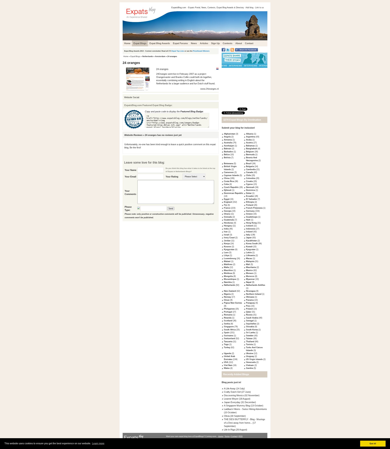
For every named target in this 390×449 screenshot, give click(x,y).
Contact (234, 436)
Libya (226, 255)
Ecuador (250, 196)
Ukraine (249, 353)
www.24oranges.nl (209, 88)
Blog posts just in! (231, 382)
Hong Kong (251, 223)
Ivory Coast (229, 237)
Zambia (249, 368)
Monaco (250, 273)
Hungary (228, 226)
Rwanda (227, 318)
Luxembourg (230, 258)
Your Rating (172, 176)
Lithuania (250, 255)
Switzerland (229, 338)
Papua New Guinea (233, 303)
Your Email (130, 176)
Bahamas (250, 146)
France (227, 208)
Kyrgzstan (250, 249)
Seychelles (251, 324)
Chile (248, 175)
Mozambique (230, 279)
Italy (248, 235)
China (226, 178)
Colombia (250, 178)
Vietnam (250, 365)
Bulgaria (250, 166)
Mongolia (228, 276)
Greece (249, 214)
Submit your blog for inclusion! (238, 127)
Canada (249, 172)
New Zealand (230, 291)
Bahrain (227, 148)
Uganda (227, 353)
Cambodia (251, 169)
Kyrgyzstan (229, 249)
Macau (249, 258)
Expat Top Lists (178, 51)
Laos (226, 252)
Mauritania (251, 267)
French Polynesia (254, 208)
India (226, 229)
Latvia (249, 252)
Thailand (250, 341)
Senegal (250, 321)
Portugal (228, 312)
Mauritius (228, 270)
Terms (227, 436)
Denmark (250, 187)
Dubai (249, 193)
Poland (249, 309)
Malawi (227, 261)
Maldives (228, 264)
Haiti (248, 220)
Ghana (227, 214)
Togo (226, 344)
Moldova (228, 273)
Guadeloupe (251, 217)
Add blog (249, 7)
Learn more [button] (98, 443)
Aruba (249, 140)
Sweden (250, 335)
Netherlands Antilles (255, 285)
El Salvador (251, 199)
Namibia (228, 282)
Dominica (250, 190)
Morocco (250, 276)
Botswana (228, 163)
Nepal (248, 282)
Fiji (225, 205)
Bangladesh (251, 148)
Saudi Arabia (252, 318)
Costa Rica (229, 181)
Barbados (228, 151)
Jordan (227, 240)
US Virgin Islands (254, 359)
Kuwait (249, 246)
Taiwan (249, 338)
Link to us (259, 7)
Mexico (249, 270)
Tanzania (228, 341)
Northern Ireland (253, 294)
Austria (249, 143)
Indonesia (250, 229)
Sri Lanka (250, 332)
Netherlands (147, 56)
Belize (227, 154)
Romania (228, 315)
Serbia (227, 324)
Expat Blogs (135, 56)
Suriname (228, 335)
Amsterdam (160, 56)
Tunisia (249, 344)
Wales (227, 368)
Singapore (229, 326)
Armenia (228, 140)
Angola (227, 137)
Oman (227, 300)
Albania (249, 134)
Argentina (250, 137)
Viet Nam (228, 365)
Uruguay (250, 356)
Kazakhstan (251, 240)
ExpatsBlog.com (178, 7)
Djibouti (227, 190)
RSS (241, 436)
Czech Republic (231, 187)
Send (170, 208)
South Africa (230, 329)
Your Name (130, 170)
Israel (226, 235)
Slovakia (250, 326)
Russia (249, 315)
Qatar (248, 312)
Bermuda (250, 154)
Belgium (250, 151)
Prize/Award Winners (201, 51)
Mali (248, 264)
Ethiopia (250, 202)
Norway (227, 297)
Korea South (252, 243)
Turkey (227, 347)
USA (226, 362)
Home (125, 56)
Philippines (229, 309)
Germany (250, 211)
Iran (226, 232)
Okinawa (250, 297)
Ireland (249, 232)
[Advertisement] (244, 88)
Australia (228, 143)
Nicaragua (250, 291)
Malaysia (250, 261)
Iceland (249, 226)
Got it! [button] (373, 443)
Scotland (228, 321)
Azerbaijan (229, 146)
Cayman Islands (231, 175)
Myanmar (250, 279)
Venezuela (251, 362)
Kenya (227, 243)
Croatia (249, 181)
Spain (226, 332)
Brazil (249, 163)
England (228, 202)
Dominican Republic (233, 193)
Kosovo (227, 246)
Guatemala (229, 220)
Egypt (226, 199)
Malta (226, 267)
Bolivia (227, 157)
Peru (248, 306)
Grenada (228, 217)
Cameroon (229, 172)
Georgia (227, 211)
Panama (250, 300)
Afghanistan (229, 134)
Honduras (228, 223)
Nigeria (227, 294)
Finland (249, 205)
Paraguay (250, 303)
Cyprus (249, 184)
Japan (249, 237)
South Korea (252, 329)
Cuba (226, 184)
